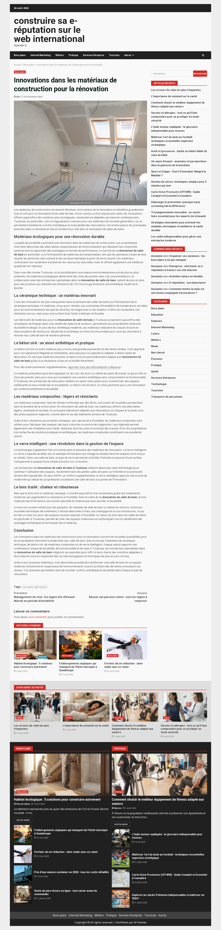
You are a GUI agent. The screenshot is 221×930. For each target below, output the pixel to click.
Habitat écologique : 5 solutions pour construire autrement (35, 645)
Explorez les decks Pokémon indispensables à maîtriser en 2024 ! (121, 899)
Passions (156, 358)
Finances (156, 321)
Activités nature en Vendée (186, 276)
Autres (127, 55)
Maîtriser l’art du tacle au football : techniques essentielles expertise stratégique (172, 141)
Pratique (73, 55)
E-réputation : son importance (187, 282)
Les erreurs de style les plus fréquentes (176, 90)
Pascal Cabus (23, 804)
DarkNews (122, 922)
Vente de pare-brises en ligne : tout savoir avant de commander (23, 894)
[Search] (203, 55)
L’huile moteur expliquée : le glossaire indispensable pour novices (121, 838)
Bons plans (20, 55)
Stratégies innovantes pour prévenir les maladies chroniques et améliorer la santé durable (177, 226)
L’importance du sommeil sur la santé (174, 96)
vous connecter (37, 617)
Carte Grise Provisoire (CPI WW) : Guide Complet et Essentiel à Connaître (121, 878)
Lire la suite (23, 819)
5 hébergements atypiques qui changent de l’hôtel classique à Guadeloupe (80, 645)
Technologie (158, 384)
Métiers (59, 55)
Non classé (158, 352)
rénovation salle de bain (35, 586)
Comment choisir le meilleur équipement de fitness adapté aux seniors (135, 707)
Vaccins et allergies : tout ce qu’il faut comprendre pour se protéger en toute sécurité (175, 116)
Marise (117, 808)
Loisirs (155, 333)
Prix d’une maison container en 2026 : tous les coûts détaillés (23, 874)
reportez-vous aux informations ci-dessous (94, 367)
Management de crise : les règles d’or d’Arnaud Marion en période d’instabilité (44, 597)
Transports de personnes (166, 396)
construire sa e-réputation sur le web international (49, 29)
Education (157, 314)
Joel (18, 96)
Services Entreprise (93, 55)
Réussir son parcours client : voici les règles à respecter (118, 597)
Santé (154, 371)
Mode (154, 346)
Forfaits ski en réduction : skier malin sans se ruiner (125, 645)
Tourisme (114, 55)
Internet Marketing (41, 55)
